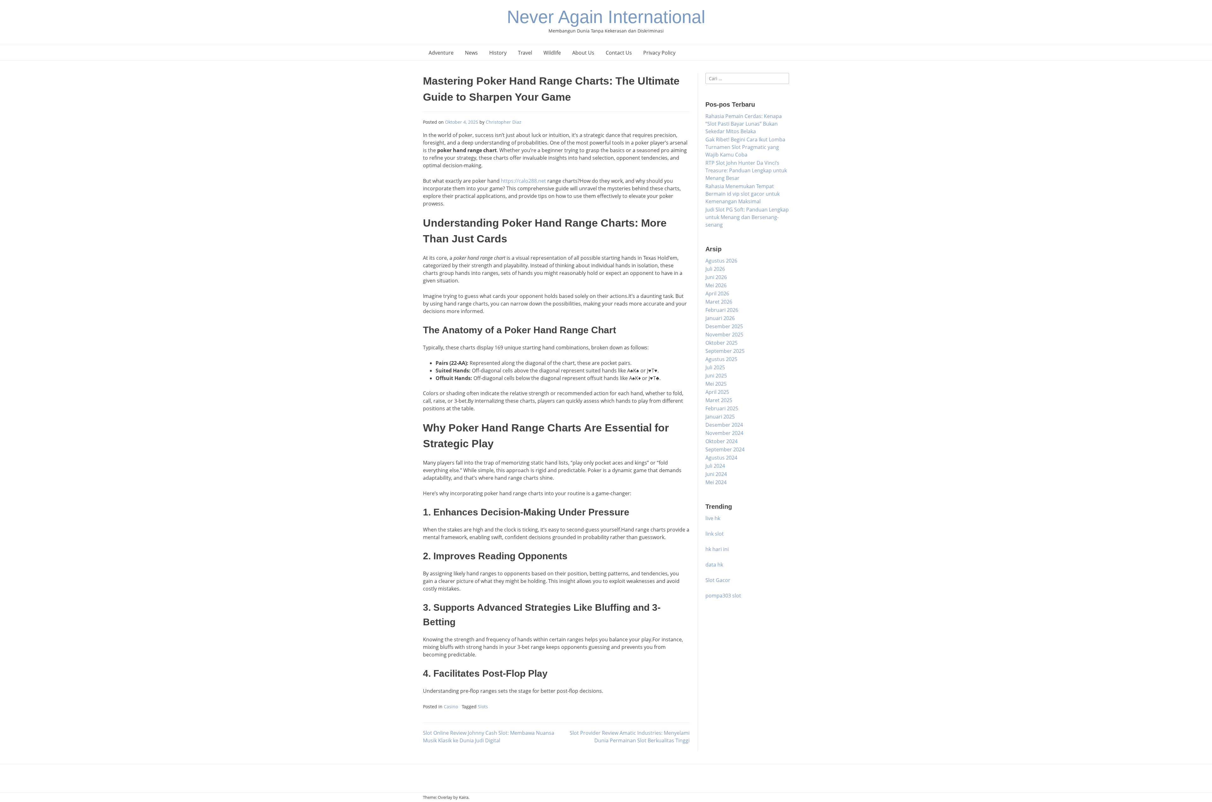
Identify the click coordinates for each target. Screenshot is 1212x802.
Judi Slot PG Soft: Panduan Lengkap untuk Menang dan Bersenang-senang (747, 217)
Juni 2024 (716, 474)
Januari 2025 (720, 416)
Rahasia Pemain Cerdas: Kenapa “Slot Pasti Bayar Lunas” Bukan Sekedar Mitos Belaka (743, 124)
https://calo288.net (523, 180)
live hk (712, 518)
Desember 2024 (724, 424)
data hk (714, 564)
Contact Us (619, 52)
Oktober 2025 (721, 342)
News (471, 52)
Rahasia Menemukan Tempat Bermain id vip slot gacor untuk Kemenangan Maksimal (742, 194)
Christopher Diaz (503, 122)
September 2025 (725, 351)
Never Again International (606, 17)
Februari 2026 (721, 309)
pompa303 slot (723, 595)
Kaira (463, 797)
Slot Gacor (717, 580)
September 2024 (725, 449)
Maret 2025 (718, 400)
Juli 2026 (715, 268)
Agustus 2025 (721, 359)
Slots (483, 707)
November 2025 (724, 334)
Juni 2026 (716, 277)
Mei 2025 (716, 383)
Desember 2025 (724, 326)
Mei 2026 (716, 285)
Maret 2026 (718, 301)
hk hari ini (717, 549)
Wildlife (552, 52)
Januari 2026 (720, 318)
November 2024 (724, 433)
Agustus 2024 (721, 457)
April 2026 (717, 293)
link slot (714, 533)
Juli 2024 (715, 465)
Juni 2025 (716, 375)
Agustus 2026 (721, 260)
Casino (451, 707)
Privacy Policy (659, 52)
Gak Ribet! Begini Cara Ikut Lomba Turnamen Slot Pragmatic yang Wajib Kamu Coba (745, 147)
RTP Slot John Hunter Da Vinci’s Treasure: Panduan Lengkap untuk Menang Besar (746, 170)
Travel (525, 52)
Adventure (441, 52)
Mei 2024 (716, 482)
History (498, 52)
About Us (583, 52)
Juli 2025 (715, 367)
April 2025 (717, 392)
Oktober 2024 (721, 441)
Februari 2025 (721, 408)
